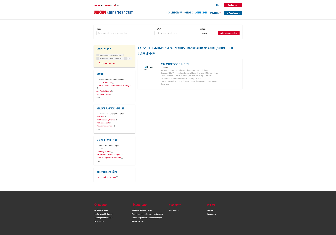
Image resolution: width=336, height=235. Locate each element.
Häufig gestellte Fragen (103, 214)
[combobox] (125, 33)
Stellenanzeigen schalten (142, 210)
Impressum (173, 210)
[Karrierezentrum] (113, 12)
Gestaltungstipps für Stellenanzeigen (147, 217)
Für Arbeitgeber (232, 13)
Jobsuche (188, 12)
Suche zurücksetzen (107, 63)
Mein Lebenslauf (174, 12)
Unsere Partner (138, 221)
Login (216, 5)
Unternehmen (201, 12)
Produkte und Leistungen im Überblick (147, 214)
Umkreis (203, 29)
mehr (98, 97)
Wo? (159, 29)
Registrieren (233, 5)
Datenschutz (99, 221)
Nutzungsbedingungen (103, 217)
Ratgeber (214, 12)
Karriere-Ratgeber (101, 210)
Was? (98, 29)
